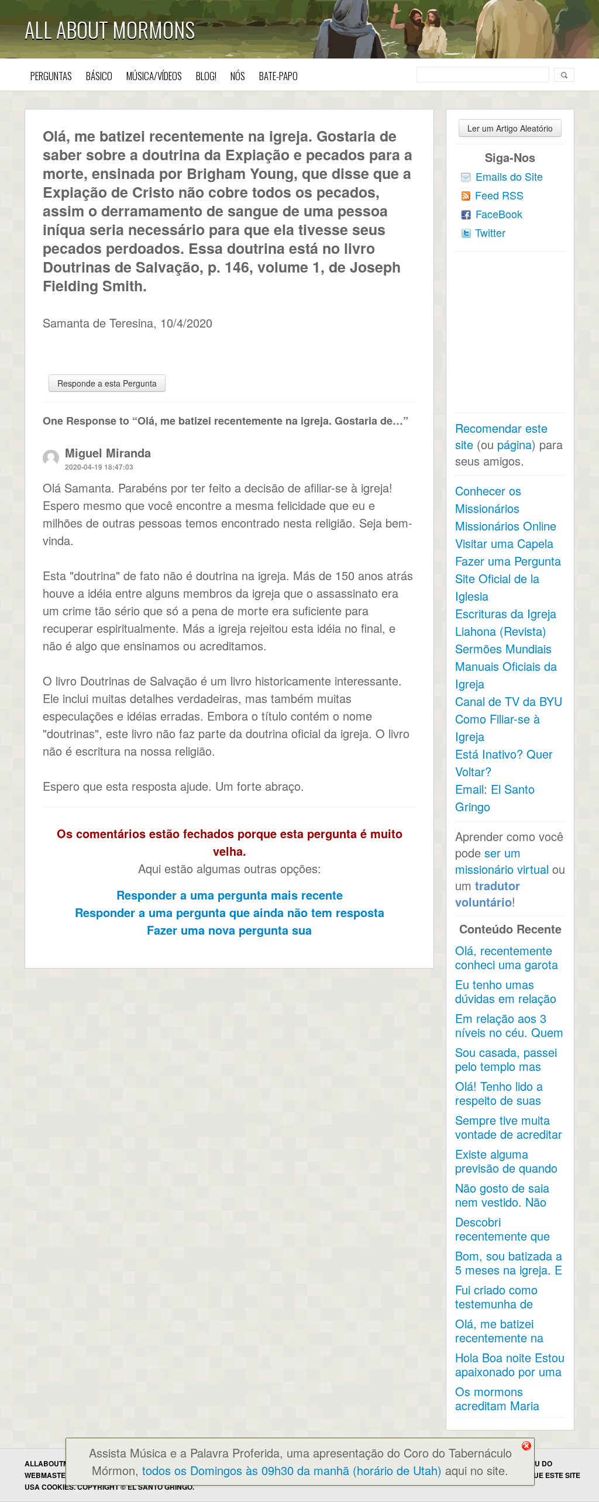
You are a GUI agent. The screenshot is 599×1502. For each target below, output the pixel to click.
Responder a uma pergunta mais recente (229, 894)
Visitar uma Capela (504, 543)
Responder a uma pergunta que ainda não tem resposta (229, 912)
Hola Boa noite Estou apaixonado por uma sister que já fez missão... (509, 1378)
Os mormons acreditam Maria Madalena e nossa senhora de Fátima (504, 1412)
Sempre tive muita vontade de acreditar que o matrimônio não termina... (508, 1140)
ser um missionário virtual (502, 860)
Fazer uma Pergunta (508, 560)
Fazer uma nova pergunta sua (229, 929)
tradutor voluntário (487, 893)
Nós (237, 75)
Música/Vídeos (154, 75)
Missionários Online (505, 525)
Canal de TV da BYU (508, 701)
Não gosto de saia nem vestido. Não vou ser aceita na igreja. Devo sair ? (502, 1208)
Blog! (206, 75)
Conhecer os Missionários (488, 499)
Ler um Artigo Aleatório (510, 128)
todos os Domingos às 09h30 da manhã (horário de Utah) (292, 1470)
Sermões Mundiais (503, 648)
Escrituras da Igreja (505, 613)
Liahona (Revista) (500, 630)
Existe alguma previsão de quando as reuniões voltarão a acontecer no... (507, 1174)
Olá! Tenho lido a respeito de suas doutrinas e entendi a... (505, 1106)
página (514, 444)
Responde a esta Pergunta (107, 383)
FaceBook (499, 213)
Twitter (490, 232)
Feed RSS (499, 194)
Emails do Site (509, 176)
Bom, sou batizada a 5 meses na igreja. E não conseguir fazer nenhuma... (508, 1276)
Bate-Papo (278, 75)
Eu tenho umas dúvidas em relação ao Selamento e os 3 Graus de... (509, 1005)
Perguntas (51, 75)
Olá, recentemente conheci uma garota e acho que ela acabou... (506, 971)
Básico (99, 75)
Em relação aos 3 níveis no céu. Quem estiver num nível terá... (509, 1039)
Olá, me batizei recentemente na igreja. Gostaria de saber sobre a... (503, 1344)
